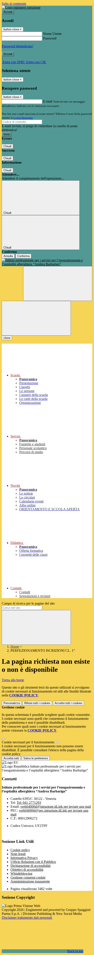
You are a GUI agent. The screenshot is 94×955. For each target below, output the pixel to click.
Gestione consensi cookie (27, 877)
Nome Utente (52, 34)
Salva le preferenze (35, 758)
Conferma (23, 256)
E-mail (47, 101)
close (6, 337)
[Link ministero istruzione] (21, 7)
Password (49, 38)
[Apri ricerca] (57, 283)
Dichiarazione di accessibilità (30, 866)
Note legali (18, 854)
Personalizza (11, 703)
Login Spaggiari (23, 117)
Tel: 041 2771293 (29, 802)
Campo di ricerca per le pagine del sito (28, 603)
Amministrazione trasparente (30, 881)
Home (14, 646)
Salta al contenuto (14, 3)
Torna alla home (13, 680)
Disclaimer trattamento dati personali (27, 917)
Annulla (8, 256)
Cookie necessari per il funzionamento (28, 742)
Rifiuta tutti (37, 703)
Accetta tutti (68, 703)
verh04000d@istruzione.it (55, 806)
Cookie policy (20, 850)
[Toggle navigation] (36, 318)
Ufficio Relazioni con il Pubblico (33, 862)
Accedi (7, 12)
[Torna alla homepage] (47, 262)
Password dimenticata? (17, 46)
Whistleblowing (21, 873)
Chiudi (7, 146)
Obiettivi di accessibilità (26, 869)
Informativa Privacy (24, 858)
